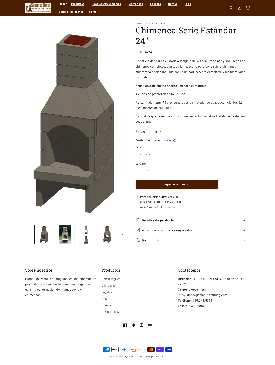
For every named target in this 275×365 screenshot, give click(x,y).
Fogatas (107, 292)
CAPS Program (111, 279)
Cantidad (141, 163)
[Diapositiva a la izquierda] (29, 234)
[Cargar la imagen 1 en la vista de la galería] (44, 234)
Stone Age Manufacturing (131, 356)
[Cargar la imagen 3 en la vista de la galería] (86, 234)
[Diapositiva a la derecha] (122, 234)
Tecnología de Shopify (154, 356)
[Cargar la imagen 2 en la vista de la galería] (65, 234)
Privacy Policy (110, 311)
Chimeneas (108, 285)
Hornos (106, 305)
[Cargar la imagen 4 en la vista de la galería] (107, 234)
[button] (79, 4)
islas (104, 298)
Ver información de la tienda (157, 207)
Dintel (139, 147)
